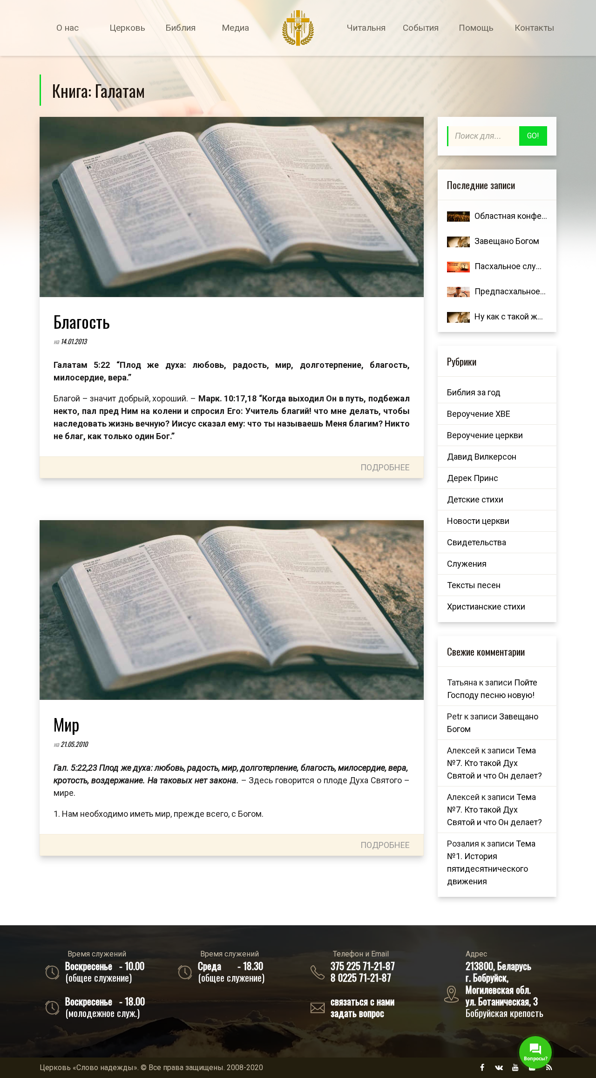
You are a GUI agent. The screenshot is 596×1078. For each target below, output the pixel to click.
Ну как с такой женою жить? (528, 316)
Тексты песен (474, 585)
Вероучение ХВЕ (478, 414)
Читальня (366, 27)
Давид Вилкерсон (481, 456)
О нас (67, 27)
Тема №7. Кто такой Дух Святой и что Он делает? (494, 763)
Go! (533, 135)
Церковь (127, 27)
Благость (82, 321)
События (421, 27)
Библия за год (474, 392)
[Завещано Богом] (458, 241)
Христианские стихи (486, 606)
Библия (180, 27)
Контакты (534, 27)
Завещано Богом (506, 241)
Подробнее (385, 467)
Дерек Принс (472, 478)
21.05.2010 (74, 744)
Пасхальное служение (517, 266)
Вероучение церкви (485, 435)
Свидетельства (476, 542)
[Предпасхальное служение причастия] (458, 291)
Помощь (476, 27)
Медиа (235, 27)
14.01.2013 (74, 341)
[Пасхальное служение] (458, 266)
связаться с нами (362, 1001)
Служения (467, 564)
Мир (66, 724)
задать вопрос (357, 1012)
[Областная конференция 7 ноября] (458, 216)
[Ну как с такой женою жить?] (458, 316)
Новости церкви (478, 521)
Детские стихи (475, 499)
